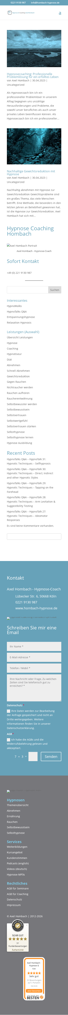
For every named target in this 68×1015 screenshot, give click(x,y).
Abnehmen (13, 365)
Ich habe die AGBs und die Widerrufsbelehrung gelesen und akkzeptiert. (27, 744)
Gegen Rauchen (16, 381)
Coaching (12, 348)
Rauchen (12, 822)
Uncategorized (15, 84)
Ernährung (13, 816)
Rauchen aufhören (18, 393)
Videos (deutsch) (17, 869)
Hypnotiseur (14, 354)
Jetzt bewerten (34, 991)
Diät (9, 359)
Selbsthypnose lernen (20, 437)
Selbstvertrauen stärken (21, 426)
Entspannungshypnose (21, 317)
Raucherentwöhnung (19, 398)
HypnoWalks (14, 306)
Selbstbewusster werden (22, 404)
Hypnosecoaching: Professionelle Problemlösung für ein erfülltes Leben (33, 75)
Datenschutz (14, 899)
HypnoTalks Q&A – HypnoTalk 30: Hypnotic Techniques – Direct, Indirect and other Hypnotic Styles (30, 473)
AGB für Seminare (18, 888)
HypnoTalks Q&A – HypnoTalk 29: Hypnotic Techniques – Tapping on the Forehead (30, 487)
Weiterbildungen (17, 846)
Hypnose (12, 343)
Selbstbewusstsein (18, 409)
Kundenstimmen (17, 858)
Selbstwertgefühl (17, 420)
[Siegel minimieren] (27, 925)
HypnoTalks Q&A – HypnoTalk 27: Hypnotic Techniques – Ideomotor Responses (27, 516)
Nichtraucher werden (20, 387)
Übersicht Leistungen (20, 337)
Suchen (54, 290)
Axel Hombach (20, 80)
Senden (51, 756)
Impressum (14, 905)
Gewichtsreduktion (18, 376)
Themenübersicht (17, 805)
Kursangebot (14, 852)
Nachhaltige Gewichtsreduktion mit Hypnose (31, 172)
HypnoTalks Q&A (17, 311)
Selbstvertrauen (16, 415)
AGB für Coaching (17, 894)
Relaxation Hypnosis (19, 322)
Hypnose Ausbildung (19, 443)
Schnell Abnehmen (18, 370)
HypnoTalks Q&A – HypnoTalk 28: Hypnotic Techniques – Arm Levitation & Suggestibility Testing (31, 502)
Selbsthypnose (16, 432)
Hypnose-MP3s (16, 874)
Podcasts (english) (18, 863)
